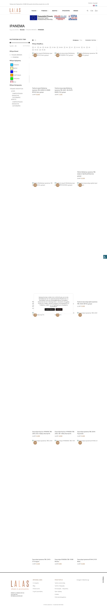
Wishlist (92, 11)
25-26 (46, 47)
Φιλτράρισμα (26, 46)
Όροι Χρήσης (58, 591)
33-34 (36, 50)
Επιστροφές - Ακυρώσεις (61, 588)
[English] (94, 5)
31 (72, 47)
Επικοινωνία (36, 588)
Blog (34, 586)
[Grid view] (32, 40)
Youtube (103, 598)
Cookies (57, 594)
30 (67, 47)
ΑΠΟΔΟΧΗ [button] (59, 309)
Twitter (103, 591)
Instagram (103, 594)
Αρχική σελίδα (14, 30)
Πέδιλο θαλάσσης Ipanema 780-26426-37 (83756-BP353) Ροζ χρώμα (86, 174)
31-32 (78, 47)
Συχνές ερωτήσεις (38, 591)
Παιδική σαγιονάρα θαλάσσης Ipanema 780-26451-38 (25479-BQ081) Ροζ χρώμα (64, 90)
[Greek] (96, 5)
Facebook (103, 587)
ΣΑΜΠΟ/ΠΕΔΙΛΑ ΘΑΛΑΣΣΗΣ (17, 103)
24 (40, 47)
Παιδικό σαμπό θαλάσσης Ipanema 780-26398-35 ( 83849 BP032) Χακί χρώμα (41, 90)
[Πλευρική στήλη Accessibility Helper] (105, 257)
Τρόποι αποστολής (60, 583)
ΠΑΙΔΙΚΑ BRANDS (31, 30)
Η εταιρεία (36, 583)
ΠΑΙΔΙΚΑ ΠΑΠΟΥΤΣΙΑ (16, 89)
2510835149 (25, 4)
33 (89, 47)
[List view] (35, 40)
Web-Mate (60, 604)
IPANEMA (16, 57)
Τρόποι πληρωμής (60, 586)
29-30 (61, 47)
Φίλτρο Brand (14, 51)
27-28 (53, 47)
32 (84, 47)
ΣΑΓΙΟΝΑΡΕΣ (16, 97)
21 (35, 47)
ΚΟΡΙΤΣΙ (13, 99)
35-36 (43, 50)
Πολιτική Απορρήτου (60, 597)
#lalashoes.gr (85, 580)
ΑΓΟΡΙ (13, 91)
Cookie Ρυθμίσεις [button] (50, 309)
